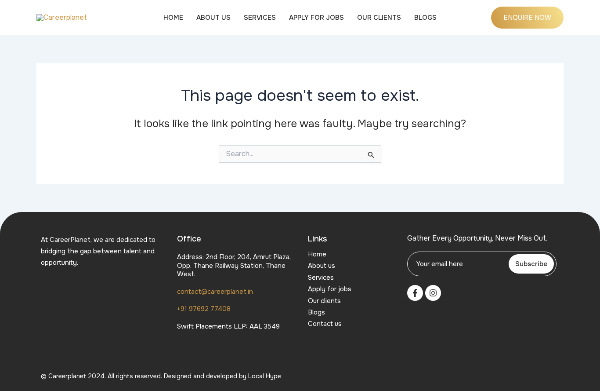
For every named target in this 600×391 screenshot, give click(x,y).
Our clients (379, 17)
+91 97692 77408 (204, 308)
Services (260, 17)
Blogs (425, 17)
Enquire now (527, 17)
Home (173, 17)
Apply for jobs (316, 17)
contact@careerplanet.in (215, 291)
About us (213, 17)
